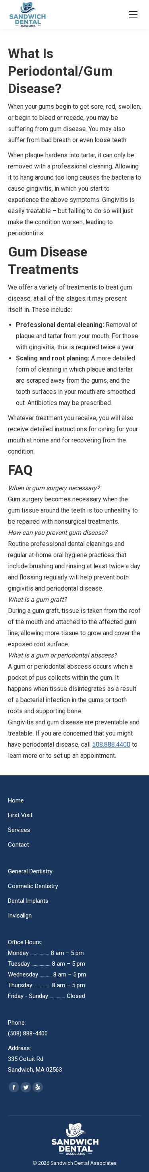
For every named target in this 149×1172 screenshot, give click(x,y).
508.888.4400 (111, 744)
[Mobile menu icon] (133, 14)
